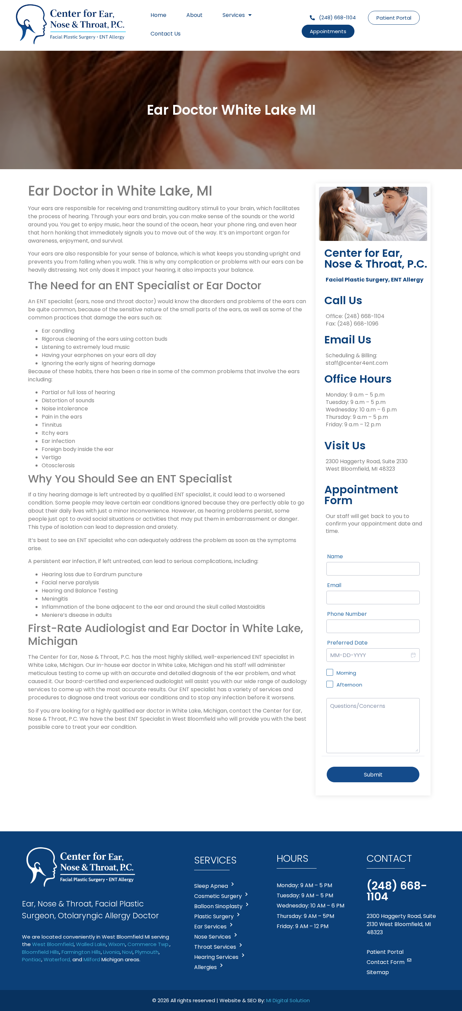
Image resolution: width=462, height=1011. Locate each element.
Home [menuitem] (158, 15)
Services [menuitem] (234, 15)
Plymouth (147, 952)
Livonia (111, 952)
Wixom (116, 944)
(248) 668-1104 (364, 316)
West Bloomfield (53, 944)
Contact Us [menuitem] (166, 34)
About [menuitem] (194, 15)
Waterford (57, 959)
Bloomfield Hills (40, 952)
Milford (92, 959)
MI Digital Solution (288, 1000)
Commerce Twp (148, 944)
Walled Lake (91, 944)
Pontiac (31, 959)
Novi (127, 952)
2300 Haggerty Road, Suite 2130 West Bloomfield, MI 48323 (401, 924)
